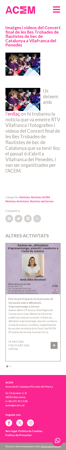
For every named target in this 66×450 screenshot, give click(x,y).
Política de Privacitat (18, 435)
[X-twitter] (19, 422)
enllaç (14, 114)
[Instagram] (30, 422)
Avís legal (11, 431)
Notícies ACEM (40, 197)
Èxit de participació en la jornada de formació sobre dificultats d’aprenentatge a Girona (30, 302)
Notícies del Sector (42, 201)
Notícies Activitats (17, 201)
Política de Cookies (30, 431)
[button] (9, 218)
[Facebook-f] (8, 422)
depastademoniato (51, 446)
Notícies (24, 197)
